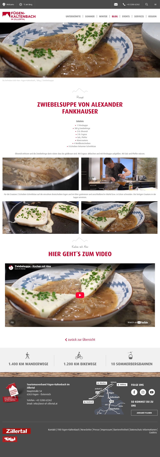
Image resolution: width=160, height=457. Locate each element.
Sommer (90, 16)
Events (126, 16)
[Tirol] (9, 439)
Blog (115, 16)
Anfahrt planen (144, 413)
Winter (103, 16)
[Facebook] (134, 392)
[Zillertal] (16, 431)
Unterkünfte (73, 16)
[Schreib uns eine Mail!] (116, 4)
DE (155, 4)
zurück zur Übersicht (81, 339)
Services (139, 16)
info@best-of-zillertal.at (45, 403)
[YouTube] (152, 392)
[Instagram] (143, 392)
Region (152, 16)
